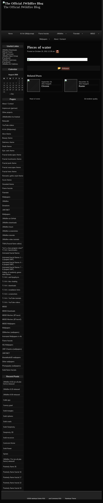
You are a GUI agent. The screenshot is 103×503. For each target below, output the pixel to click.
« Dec (12, 94)
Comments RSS (56, 498)
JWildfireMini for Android (11, 117)
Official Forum (7, 52)
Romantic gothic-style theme (12, 176)
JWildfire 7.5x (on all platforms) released (12, 460)
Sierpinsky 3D (8, 432)
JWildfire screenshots (10, 231)
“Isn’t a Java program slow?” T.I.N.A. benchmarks (12, 249)
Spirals (5, 454)
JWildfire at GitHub (9, 218)
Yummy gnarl (8, 405)
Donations (6, 206)
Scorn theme (7, 180)
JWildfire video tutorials (10, 239)
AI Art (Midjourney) (27, 33)
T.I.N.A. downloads (9, 286)
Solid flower (7, 448)
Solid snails (7, 422)
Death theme (7, 146)
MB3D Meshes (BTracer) (11, 315)
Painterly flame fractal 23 (12, 488)
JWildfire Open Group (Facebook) (10, 57)
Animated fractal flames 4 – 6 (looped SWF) (12, 263)
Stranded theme (8, 184)
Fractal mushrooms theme (11, 159)
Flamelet (76, 33)
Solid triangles (8, 411)
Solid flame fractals (9, 370)
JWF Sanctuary (8, 54)
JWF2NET (6, 210)
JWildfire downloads (9, 223)
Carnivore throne (9, 443)
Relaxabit (5, 121)
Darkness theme (8, 142)
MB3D (92, 33)
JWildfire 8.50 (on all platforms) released (12, 383)
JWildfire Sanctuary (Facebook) (9, 61)
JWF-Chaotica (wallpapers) (12, 349)
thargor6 (48, 84)
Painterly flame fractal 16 (12, 472)
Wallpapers (43, 39)
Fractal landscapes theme (11, 155)
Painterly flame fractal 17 (12, 477)
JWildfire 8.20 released (11, 389)
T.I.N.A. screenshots (9, 294)
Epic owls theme (8, 151)
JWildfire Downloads (9, 50)
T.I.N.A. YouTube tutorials (11, 298)
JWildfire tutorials (8, 235)
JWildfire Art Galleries (10, 64)
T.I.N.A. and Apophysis (10, 277)
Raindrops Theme (70, 498)
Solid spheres (8, 416)
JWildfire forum (7, 227)
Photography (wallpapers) (11, 366)
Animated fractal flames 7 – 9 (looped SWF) (12, 268)
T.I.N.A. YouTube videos (11, 302)
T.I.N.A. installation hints (11, 290)
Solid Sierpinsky (9, 427)
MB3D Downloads (8, 311)
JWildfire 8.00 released (11, 395)
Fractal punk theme (9, 163)
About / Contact (59, 39)
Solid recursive (8, 438)
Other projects (7, 112)
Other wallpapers (8, 362)
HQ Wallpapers (7, 345)
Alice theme (6, 134)
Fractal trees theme (9, 172)
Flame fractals (43, 33)
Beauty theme (7, 138)
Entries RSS (41, 498)
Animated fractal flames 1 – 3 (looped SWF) (12, 258)
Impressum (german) (9, 108)
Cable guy (6, 400)
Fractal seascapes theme (11, 167)
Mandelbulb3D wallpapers (11, 357)
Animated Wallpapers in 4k (12, 336)
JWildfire (60, 33)
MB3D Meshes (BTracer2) (11, 319)
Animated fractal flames (11, 253)
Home (10, 33)
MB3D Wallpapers (8, 324)
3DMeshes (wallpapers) (10, 332)
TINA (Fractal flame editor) (11, 244)
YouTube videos (8, 125)
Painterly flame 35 (9, 467)
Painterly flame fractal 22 (12, 483)
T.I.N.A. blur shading (9, 281)
